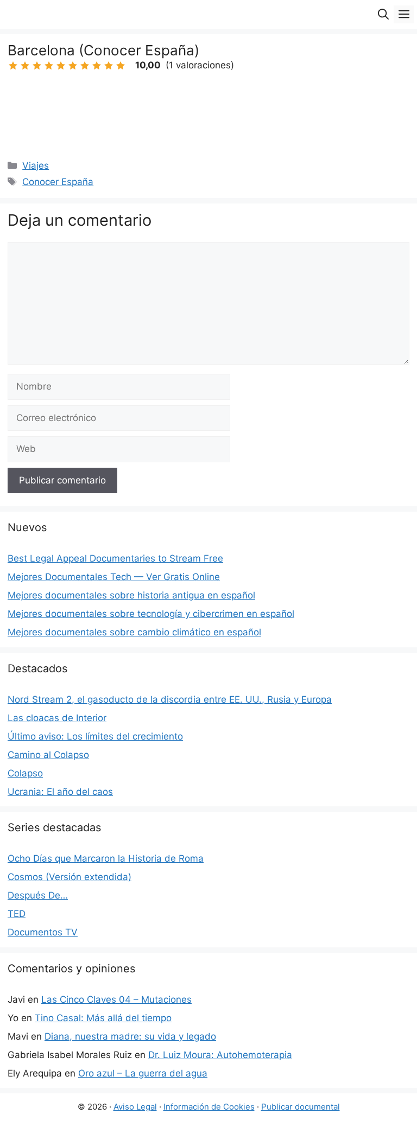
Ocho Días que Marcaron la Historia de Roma (106, 858)
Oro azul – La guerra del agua (142, 1073)
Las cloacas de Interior (57, 717)
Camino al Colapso (48, 754)
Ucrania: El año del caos (60, 791)
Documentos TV (43, 932)
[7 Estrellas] (84, 65)
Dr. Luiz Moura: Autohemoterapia (220, 1054)
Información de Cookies (209, 1106)
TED (17, 913)
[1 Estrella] (13, 65)
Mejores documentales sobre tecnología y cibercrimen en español (151, 613)
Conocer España (57, 181)
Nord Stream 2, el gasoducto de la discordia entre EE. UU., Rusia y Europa (170, 699)
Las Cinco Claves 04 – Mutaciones (116, 999)
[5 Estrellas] (60, 65)
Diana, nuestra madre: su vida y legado (130, 1036)
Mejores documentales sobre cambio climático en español (134, 632)
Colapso (25, 773)
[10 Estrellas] (120, 65)
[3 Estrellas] (36, 65)
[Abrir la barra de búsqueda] (383, 14)
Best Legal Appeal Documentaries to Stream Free (115, 558)
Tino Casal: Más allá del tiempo (103, 1017)
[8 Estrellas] (96, 65)
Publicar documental (300, 1106)
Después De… (38, 895)
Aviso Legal (135, 1106)
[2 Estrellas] (25, 65)
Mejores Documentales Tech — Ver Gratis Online (114, 576)
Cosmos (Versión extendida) (69, 876)
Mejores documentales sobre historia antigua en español (131, 595)
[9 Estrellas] (108, 65)
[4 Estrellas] (48, 65)
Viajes (35, 165)
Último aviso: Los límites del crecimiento (95, 736)
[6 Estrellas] (72, 65)
